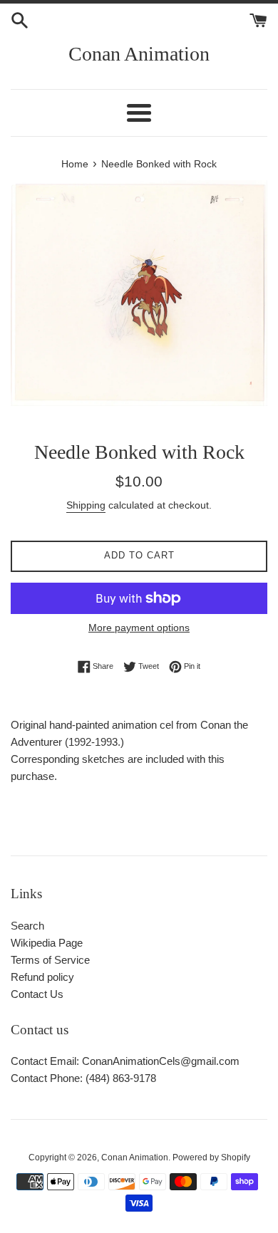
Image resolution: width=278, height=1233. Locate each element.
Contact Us (37, 994)
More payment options (139, 627)
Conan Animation (139, 54)
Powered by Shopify (211, 1157)
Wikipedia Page (47, 943)
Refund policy (42, 977)
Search (27, 926)
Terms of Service (50, 960)
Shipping (85, 505)
